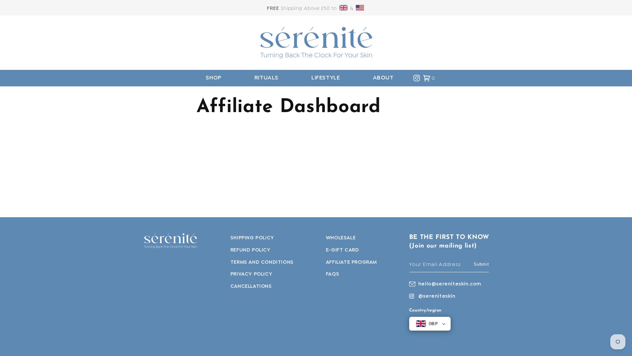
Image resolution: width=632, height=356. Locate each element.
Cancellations (251, 286)
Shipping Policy (252, 238)
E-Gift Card (342, 250)
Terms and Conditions (262, 262)
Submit (481, 264)
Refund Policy (250, 250)
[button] (213, 78)
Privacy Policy (251, 274)
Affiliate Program (351, 262)
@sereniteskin (437, 296)
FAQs (332, 274)
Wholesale (341, 238)
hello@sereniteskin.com (449, 284)
